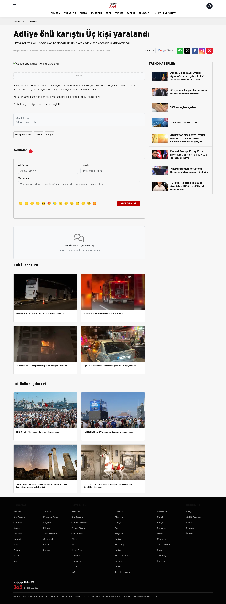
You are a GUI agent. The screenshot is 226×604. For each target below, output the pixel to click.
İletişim (189, 533)
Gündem (55, 13)
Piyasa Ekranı (78, 528)
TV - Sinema (163, 544)
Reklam (190, 528)
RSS (73, 571)
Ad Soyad (23, 165)
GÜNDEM (32, 21)
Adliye (38, 134)
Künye (189, 511)
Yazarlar (70, 13)
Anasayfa (18, 21)
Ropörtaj (161, 528)
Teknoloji (145, 13)
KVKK (189, 522)
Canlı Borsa (77, 533)
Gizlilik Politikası (194, 517)
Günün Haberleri (79, 522)
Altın (73, 544)
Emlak (46, 544)
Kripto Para (77, 555)
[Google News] (165, 50)
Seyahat (47, 522)
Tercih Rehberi (50, 533)
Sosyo (46, 550)
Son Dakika (19, 517)
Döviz (74, 539)
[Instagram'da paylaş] (202, 50)
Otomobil (48, 539)
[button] (14, 6)
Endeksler (76, 561)
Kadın (16, 561)
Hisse (74, 566)
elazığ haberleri (23, 134)
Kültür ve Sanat (165, 13)
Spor (109, 13)
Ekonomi (96, 13)
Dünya (83, 13)
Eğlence (161, 561)
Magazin (17, 539)
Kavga (49, 134)
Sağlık (131, 13)
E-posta (84, 165)
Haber (160, 533)
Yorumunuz (24, 178)
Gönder (127, 203)
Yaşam (119, 13)
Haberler (17, 511)
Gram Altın (76, 550)
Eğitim (46, 528)
